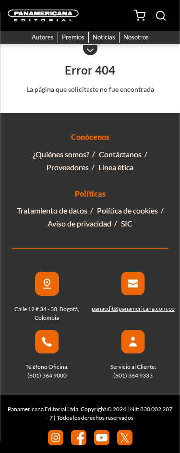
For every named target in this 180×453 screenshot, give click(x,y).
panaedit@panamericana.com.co (133, 308)
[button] (161, 15)
